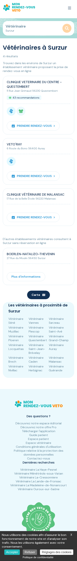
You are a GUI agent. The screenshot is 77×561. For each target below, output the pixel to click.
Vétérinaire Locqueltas (16, 347)
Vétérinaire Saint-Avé (56, 329)
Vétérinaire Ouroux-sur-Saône (38, 489)
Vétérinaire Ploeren (15, 338)
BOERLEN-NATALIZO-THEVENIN (31, 254)
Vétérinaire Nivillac (15, 368)
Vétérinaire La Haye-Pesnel (38, 470)
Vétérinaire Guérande (56, 368)
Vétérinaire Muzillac (15, 329)
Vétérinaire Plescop (36, 329)
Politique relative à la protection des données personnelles (38, 452)
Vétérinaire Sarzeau (56, 321)
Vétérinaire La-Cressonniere (38, 477)
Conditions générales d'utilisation (38, 447)
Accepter (12, 552)
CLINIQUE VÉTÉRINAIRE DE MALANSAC (35, 194)
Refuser (30, 552)
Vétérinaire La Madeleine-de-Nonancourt (38, 485)
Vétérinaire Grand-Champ (59, 338)
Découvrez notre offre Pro (38, 427)
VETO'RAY (14, 144)
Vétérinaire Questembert (38, 338)
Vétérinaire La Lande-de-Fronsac (38, 481)
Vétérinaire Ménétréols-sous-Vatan (38, 473)
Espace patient (38, 439)
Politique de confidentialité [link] (38, 557)
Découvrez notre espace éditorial (38, 423)
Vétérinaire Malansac (56, 360)
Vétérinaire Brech (15, 360)
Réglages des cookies (56, 552)
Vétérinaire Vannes (36, 321)
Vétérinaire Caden (36, 360)
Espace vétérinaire (38, 443)
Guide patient (38, 435)
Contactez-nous (38, 458)
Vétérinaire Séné (15, 321)
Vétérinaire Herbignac (36, 368)
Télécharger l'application (38, 431)
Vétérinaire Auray (56, 347)
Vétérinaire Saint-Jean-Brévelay (37, 349)
